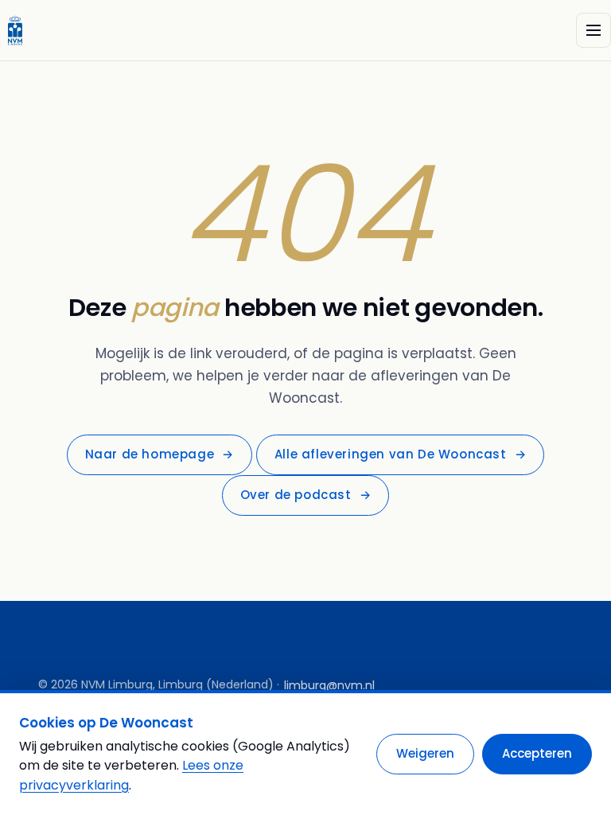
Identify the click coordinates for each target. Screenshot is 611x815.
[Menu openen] (593, 30)
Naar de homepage (159, 454)
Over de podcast (306, 494)
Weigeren (425, 753)
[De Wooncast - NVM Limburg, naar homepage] (15, 30)
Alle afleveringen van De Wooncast (400, 454)
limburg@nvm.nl (329, 685)
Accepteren (537, 753)
